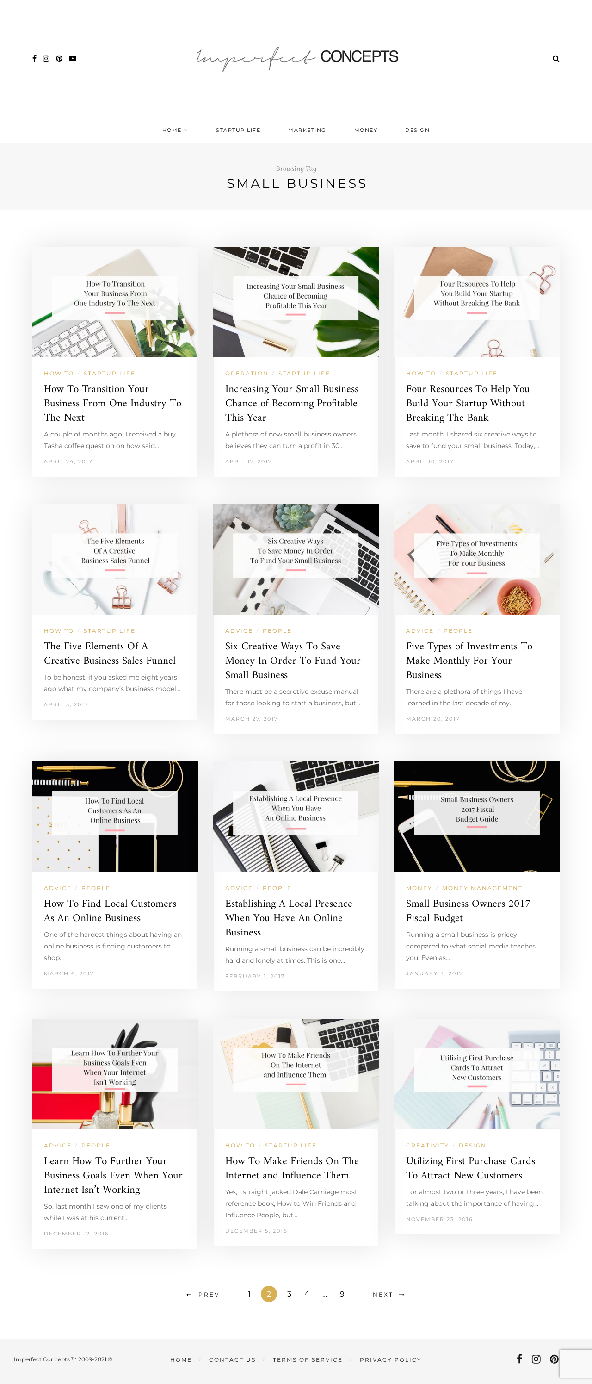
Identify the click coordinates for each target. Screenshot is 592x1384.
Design (417, 130)
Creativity (427, 1145)
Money (366, 130)
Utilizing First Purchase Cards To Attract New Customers (470, 1168)
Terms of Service (308, 1359)
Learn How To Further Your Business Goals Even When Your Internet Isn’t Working (113, 1176)
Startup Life (238, 130)
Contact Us (232, 1359)
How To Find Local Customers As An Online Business (110, 911)
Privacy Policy (391, 1359)
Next (383, 1294)
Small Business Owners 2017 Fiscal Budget (468, 911)
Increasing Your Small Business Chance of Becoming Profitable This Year (291, 404)
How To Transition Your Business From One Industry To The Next (112, 404)
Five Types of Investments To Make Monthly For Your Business (469, 661)
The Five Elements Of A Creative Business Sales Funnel (110, 654)
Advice (239, 630)
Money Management (482, 888)
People (277, 630)
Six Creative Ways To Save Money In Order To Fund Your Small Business (293, 661)
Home (172, 130)
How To (59, 373)
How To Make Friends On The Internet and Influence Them (292, 1168)
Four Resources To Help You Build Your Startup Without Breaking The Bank (468, 404)
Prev (209, 1294)
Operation (247, 373)
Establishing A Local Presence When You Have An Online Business (288, 918)
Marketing (307, 130)
